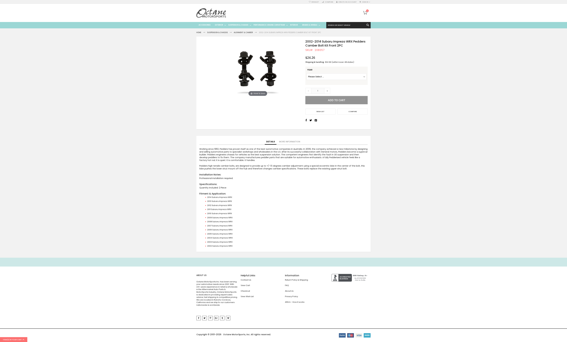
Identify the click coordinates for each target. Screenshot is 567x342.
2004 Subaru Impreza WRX (220, 237)
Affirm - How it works (294, 302)
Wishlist (315, 2)
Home (198, 32)
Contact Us (246, 280)
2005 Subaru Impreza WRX (220, 233)
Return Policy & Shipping (296, 280)
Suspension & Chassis (217, 32)
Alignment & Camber (243, 32)
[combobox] (348, 25)
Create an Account (347, 2)
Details (270, 141)
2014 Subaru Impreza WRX (219, 197)
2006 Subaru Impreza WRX (220, 229)
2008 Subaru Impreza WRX (220, 221)
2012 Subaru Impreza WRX (219, 205)
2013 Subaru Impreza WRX (219, 201)
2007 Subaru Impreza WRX (219, 225)
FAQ (287, 285)
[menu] (258, 25)
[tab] (270, 142)
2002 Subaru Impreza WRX (220, 246)
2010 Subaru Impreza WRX (219, 213)
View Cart (245, 285)
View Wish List (247, 296)
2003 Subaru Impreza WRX (220, 242)
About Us (289, 291)
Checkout (245, 291)
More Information (289, 141)
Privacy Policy (291, 296)
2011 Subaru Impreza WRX (219, 209)
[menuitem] (204, 25)
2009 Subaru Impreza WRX (220, 217)
